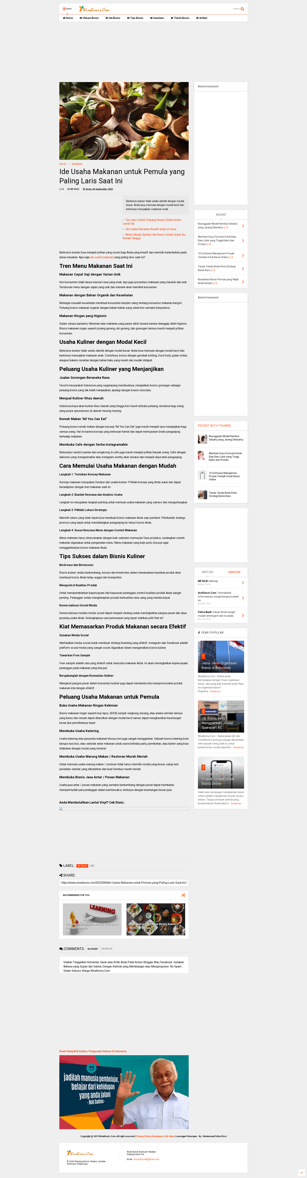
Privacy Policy (143, 1136)
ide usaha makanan (102, 257)
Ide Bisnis (114, 18)
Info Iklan (169, 1136)
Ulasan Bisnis (90, 18)
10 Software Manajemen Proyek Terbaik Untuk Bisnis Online (224, 476)
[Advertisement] (153, 52)
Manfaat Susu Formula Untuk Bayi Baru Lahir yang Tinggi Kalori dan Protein (225, 456)
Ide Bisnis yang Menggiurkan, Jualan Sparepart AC (217, 723)
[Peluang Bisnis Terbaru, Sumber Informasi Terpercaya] (94, 10)
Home (69, 18)
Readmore (215, 691)
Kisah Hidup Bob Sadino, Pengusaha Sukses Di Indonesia (92, 1051)
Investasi (158, 18)
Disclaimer (157, 1136)
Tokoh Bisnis (181, 18)
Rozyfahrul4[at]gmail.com (146, 1159)
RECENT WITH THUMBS (214, 425)
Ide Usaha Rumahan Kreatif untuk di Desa (150, 229)
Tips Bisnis (136, 18)
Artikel (203, 18)
